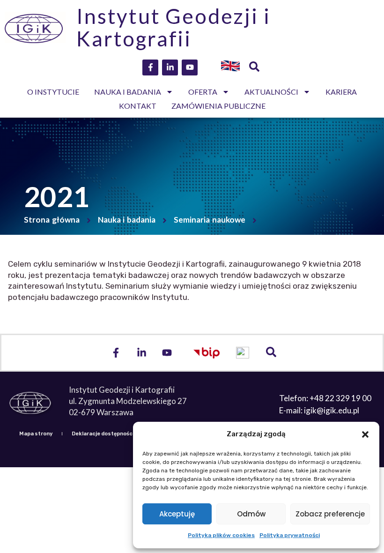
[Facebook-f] (150, 67)
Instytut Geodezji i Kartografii (173, 27)
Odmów (251, 514)
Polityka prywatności (289, 535)
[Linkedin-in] (170, 67)
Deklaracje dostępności (103, 434)
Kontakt (137, 105)
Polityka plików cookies (221, 535)
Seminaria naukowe (209, 220)
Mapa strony (35, 434)
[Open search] (254, 67)
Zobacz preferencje (330, 514)
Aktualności (271, 91)
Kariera (341, 91)
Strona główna (52, 220)
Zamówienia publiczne (218, 105)
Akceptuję (177, 514)
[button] (365, 434)
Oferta (202, 91)
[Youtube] (190, 67)
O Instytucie (53, 91)
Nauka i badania (127, 91)
